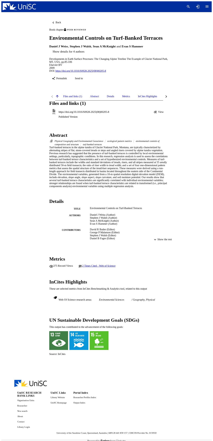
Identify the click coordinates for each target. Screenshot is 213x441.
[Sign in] (197, 6)
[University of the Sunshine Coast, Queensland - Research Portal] (19, 6)
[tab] (72, 96)
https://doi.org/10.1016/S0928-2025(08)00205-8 (80, 70)
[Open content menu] (207, 6)
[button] (159, 112)
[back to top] (57, 96)
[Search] (188, 6)
